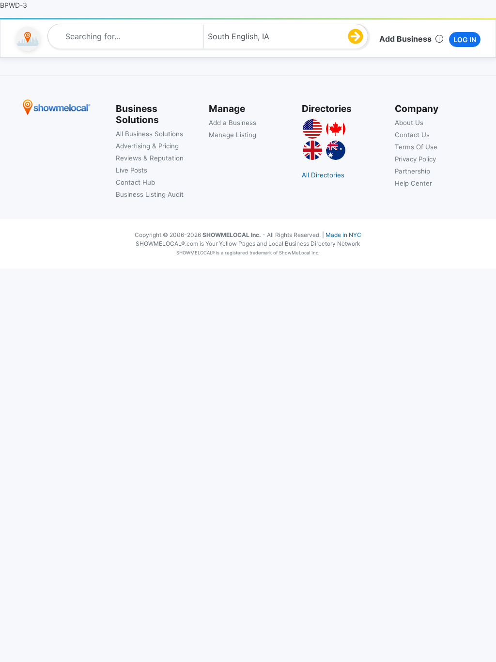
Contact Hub (135, 182)
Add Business (405, 39)
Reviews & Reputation (150, 158)
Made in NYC (343, 234)
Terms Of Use (416, 147)
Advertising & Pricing (147, 146)
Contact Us (412, 135)
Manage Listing (232, 135)
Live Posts (131, 170)
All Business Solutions (149, 134)
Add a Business (232, 122)
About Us (409, 122)
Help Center (413, 183)
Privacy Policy (415, 159)
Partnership (412, 171)
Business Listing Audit (150, 194)
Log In (464, 39)
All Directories (323, 175)
